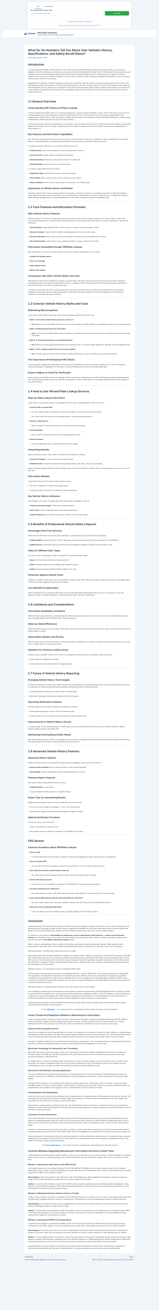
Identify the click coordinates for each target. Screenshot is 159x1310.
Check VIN (117, 13)
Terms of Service (84, 25)
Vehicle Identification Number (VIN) (41, 10)
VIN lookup (51, 1009)
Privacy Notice (96, 25)
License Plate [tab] (48, 6)
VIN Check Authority (47, 33)
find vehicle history (54, 1145)
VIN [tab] (38, 6)
